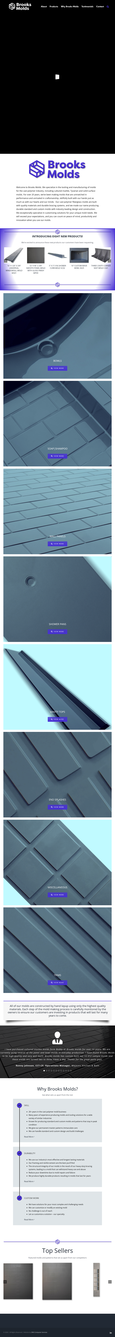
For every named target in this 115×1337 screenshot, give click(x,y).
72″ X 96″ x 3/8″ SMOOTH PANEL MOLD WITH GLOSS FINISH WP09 (35, 269)
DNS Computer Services (39, 1332)
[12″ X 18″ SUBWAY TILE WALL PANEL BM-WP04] (96, 1282)
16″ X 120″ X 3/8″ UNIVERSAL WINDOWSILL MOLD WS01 (14, 269)
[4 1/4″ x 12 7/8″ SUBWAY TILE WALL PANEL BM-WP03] (57, 1282)
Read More (28, 1136)
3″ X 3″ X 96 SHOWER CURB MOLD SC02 (57, 266)
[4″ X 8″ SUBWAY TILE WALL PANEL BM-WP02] (18, 1282)
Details (15, 255)
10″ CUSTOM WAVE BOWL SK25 (79, 266)
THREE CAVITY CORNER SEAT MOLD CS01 (101, 266)
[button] (108, 6)
